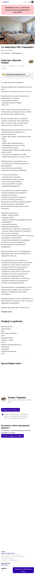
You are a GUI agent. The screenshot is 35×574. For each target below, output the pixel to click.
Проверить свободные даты (23, 570)
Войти (25, 2)
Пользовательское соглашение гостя (11, 555)
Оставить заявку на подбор (12, 436)
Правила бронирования (7, 558)
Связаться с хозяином (10, 410)
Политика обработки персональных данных (13, 556)
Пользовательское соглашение (9, 560)
